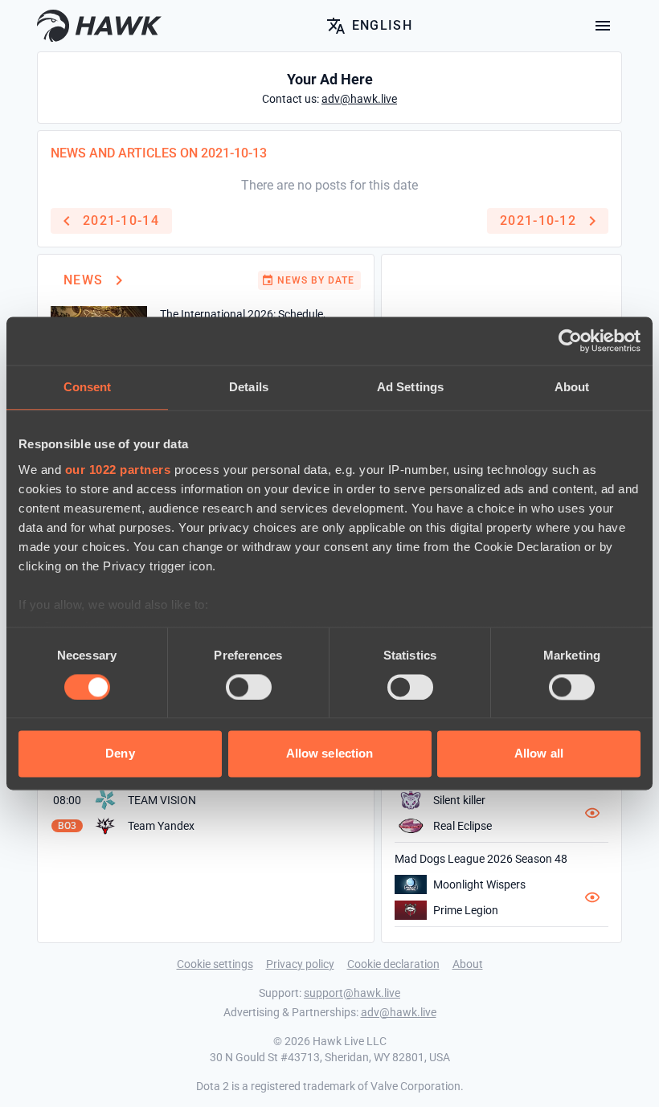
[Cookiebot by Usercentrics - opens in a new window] (570, 341)
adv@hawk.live (398, 1012)
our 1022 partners (118, 469)
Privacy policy (300, 964)
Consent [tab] (87, 387)
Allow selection (330, 754)
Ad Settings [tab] (410, 387)
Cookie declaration (393, 964)
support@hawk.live (352, 992)
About (467, 964)
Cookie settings (215, 964)
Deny (119, 754)
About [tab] (572, 387)
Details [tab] (248, 387)
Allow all (538, 754)
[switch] (249, 687)
